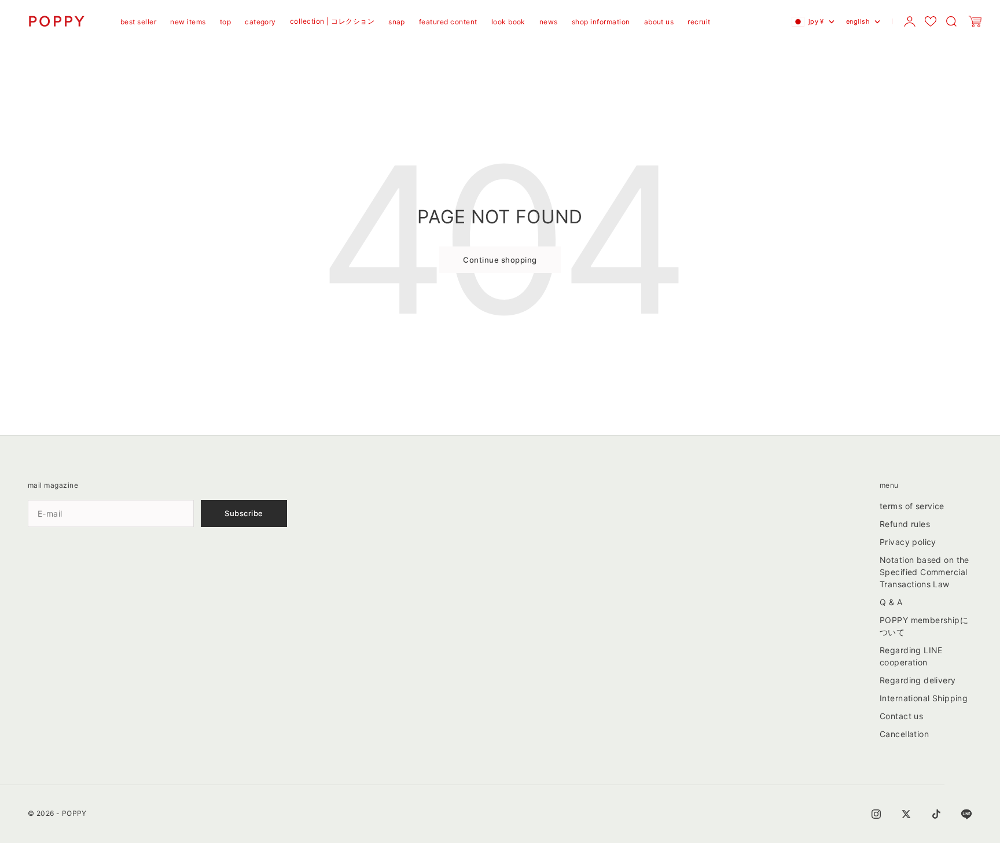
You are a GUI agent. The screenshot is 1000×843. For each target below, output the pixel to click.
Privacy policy (908, 542)
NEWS (548, 21)
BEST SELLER (138, 21)
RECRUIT (699, 21)
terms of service (912, 506)
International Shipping (924, 698)
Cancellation (904, 734)
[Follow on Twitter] (906, 814)
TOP (225, 21)
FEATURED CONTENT (448, 21)
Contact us (901, 716)
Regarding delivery (918, 680)
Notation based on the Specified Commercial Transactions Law (924, 572)
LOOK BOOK (508, 21)
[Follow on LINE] (966, 814)
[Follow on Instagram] (876, 814)
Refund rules (905, 524)
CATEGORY (260, 21)
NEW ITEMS (187, 21)
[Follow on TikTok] (936, 814)
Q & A (891, 602)
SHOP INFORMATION (601, 21)
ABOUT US (659, 21)
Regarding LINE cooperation (911, 656)
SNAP (396, 21)
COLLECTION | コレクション (332, 21)
